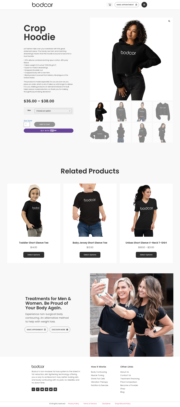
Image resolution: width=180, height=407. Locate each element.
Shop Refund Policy (123, 403)
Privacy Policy (73, 403)
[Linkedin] (55, 389)
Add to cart (44, 124)
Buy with (45, 131)
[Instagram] (33, 389)
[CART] (109, 4)
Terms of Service (90, 403)
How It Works (98, 366)
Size (29, 110)
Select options (34, 255)
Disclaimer (106, 403)
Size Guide (28, 121)
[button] (169, 21)
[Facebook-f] (37, 389)
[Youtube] (42, 389)
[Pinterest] (46, 389)
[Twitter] (51, 389)
